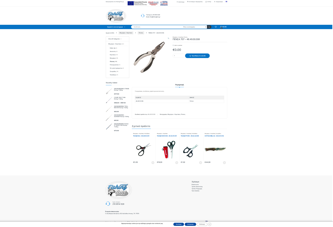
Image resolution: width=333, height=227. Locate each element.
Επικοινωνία (195, 184)
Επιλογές (202, 224)
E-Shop (209, 1)
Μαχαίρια (114, 58)
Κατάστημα (181, 2)
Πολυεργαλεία (115, 65)
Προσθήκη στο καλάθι (199, 55)
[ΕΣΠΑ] (147, 3)
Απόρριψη (190, 224)
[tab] (179, 85)
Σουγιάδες (218, 133)
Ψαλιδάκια (147, 133)
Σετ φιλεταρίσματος (117, 68)
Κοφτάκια (114, 54)
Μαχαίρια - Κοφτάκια (126, 33)
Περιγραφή (179, 85)
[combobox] (156, 27)
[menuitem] (226, 1)
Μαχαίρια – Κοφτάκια (116, 44)
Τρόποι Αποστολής (197, 186)
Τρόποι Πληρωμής (197, 188)
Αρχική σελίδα (110, 33)
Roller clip (113, 48)
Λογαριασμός (219, 1)
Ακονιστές (113, 51)
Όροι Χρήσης (195, 190)
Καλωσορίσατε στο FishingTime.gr (115, 1)
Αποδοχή (178, 224)
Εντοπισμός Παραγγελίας (196, 1)
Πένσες (141, 33)
